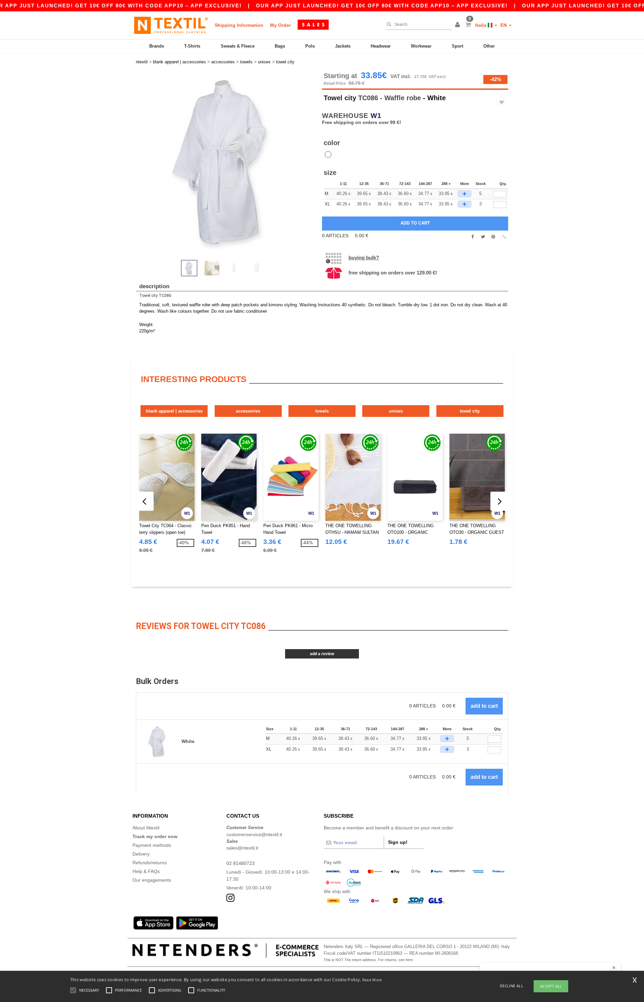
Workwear (421, 46)
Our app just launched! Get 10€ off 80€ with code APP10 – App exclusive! (382, 5)
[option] (226, 162)
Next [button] (231, 169)
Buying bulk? (363, 257)
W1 (376, 115)
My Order (280, 25)
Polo (310, 46)
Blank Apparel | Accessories (174, 411)
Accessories (248, 411)
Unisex (396, 411)
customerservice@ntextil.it (254, 834)
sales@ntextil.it (242, 848)
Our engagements (151, 880)
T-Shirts (192, 46)
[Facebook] (472, 237)
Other (489, 46)
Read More (372, 979)
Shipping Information (239, 25)
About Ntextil (145, 827)
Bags (280, 46)
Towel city (340, 98)
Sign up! (398, 842)
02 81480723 (240, 863)
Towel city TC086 (155, 295)
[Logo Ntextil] (171, 25)
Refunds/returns (149, 862)
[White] (328, 154)
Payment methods (151, 845)
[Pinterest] (493, 237)
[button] (458, 25)
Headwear (381, 46)
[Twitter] (483, 237)
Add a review (322, 653)
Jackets (343, 46)
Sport (457, 46)
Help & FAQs (146, 871)
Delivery (141, 854)
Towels (322, 411)
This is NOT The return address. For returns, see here (368, 960)
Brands (156, 46)
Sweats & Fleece (238, 46)
